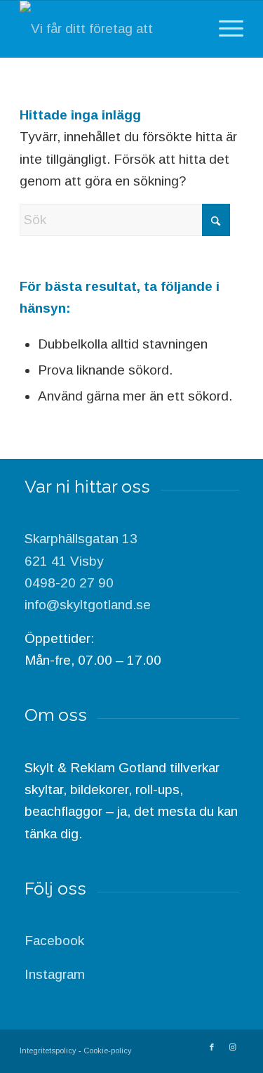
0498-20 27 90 (69, 582)
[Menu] (224, 29)
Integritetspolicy (48, 1050)
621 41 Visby (64, 561)
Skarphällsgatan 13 (81, 538)
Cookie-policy (107, 1050)
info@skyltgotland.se (88, 604)
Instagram (55, 974)
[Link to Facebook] (211, 1047)
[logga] (109, 29)
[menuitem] (224, 29)
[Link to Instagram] (232, 1047)
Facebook (54, 940)
